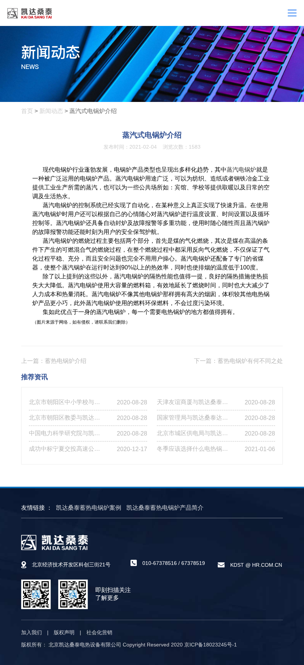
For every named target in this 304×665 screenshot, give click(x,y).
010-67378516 (159, 563)
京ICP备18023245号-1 (210, 645)
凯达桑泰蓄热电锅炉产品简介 (165, 507)
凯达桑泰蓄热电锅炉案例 (88, 507)
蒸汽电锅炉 (241, 169)
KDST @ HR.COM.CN (256, 565)
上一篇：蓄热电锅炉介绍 (53, 361)
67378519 (193, 563)
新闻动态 (51, 111)
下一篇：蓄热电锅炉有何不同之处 (238, 361)
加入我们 (31, 632)
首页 (27, 111)
